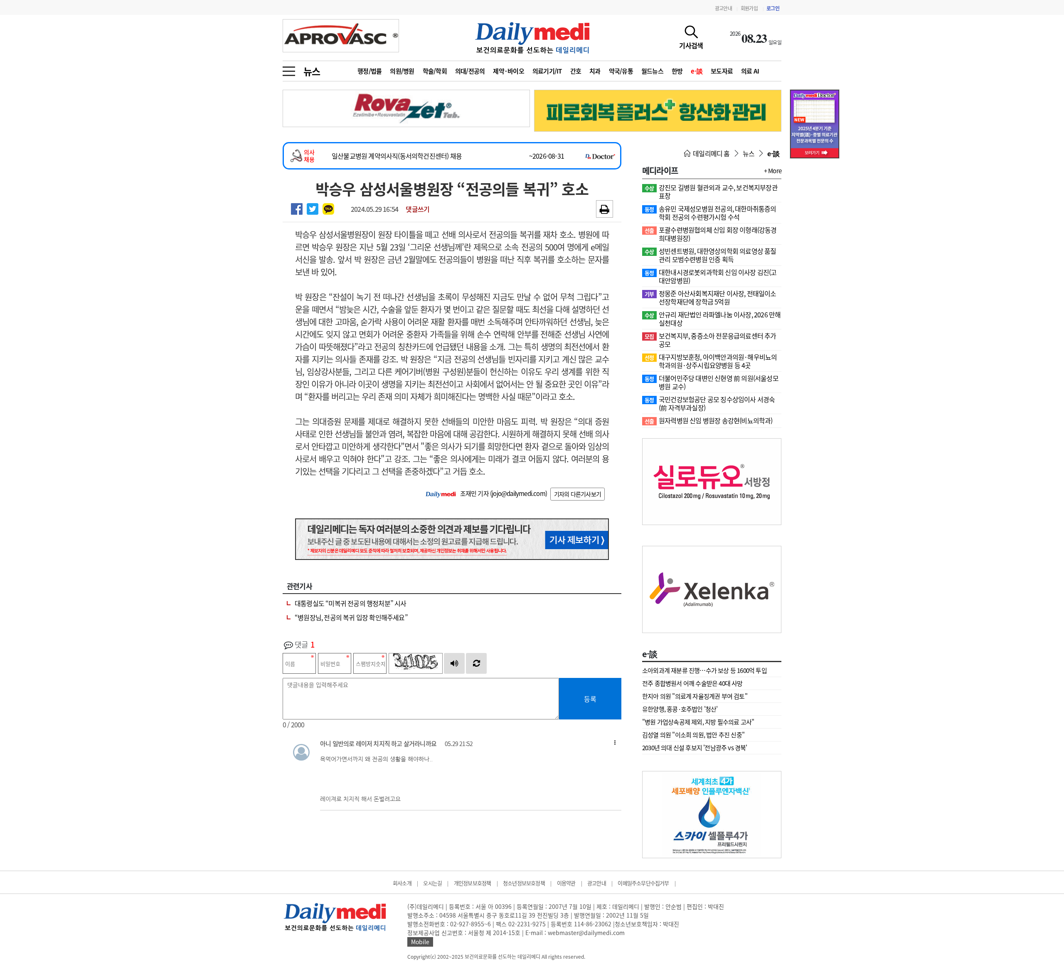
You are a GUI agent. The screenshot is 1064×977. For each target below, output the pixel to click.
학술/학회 (435, 71)
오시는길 (432, 883)
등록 (590, 699)
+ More (772, 170)
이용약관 (566, 883)
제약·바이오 (508, 71)
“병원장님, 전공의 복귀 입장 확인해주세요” (351, 617)
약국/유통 (621, 71)
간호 (575, 71)
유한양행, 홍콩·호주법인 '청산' (680, 709)
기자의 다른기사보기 (577, 494)
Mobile (420, 942)
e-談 (696, 71)
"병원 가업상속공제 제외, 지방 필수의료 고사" (698, 722)
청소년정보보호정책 (524, 883)
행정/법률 (369, 71)
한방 (677, 71)
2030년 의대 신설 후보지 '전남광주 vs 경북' (694, 747)
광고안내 (723, 8)
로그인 (772, 8)
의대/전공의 (470, 71)
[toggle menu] (289, 69)
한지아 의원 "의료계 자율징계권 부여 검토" (694, 696)
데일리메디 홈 (711, 153)
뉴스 (311, 71)
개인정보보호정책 (472, 883)
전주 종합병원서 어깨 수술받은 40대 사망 (692, 683)
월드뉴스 (652, 71)
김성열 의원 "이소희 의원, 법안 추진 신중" (693, 734)
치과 (595, 71)
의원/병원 (402, 71)
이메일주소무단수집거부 (643, 883)
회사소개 (402, 883)
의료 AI (750, 71)
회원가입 (749, 8)
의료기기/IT (547, 71)
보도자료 (722, 71)
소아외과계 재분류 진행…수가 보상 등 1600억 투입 (704, 670)
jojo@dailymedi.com (518, 493)
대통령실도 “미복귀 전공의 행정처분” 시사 (350, 603)
